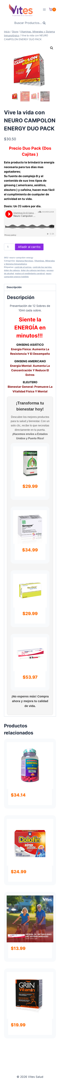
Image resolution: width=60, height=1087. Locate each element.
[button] (52, 48)
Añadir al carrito (29, 247)
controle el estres (23, 267)
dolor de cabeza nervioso (33, 270)
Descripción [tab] (14, 287)
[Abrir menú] (44, 9)
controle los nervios (42, 267)
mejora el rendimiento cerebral (30, 273)
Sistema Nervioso (24, 260)
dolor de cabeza (12, 270)
